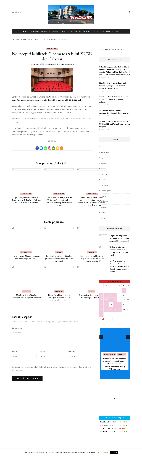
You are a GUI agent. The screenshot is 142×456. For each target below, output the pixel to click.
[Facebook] (37, 146)
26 (111, 309)
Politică (95, 31)
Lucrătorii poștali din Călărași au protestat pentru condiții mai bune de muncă (59, 258)
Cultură (62, 31)
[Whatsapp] (45, 146)
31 (101, 314)
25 (106, 309)
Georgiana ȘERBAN (38, 64)
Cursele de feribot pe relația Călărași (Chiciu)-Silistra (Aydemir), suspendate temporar (114, 124)
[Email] (53, 146)
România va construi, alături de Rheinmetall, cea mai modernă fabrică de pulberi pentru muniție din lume (59, 201)
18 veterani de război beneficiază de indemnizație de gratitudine (92, 296)
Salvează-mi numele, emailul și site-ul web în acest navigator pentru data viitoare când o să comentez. (51, 369)
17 (101, 305)
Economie (70, 31)
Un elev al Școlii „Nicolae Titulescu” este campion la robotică (26, 296)
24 (101, 309)
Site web (71, 351)
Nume (15, 351)
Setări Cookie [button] (103, 453)
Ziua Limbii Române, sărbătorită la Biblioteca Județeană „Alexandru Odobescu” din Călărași (113, 85)
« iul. (102, 319)
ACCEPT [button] (114, 452)
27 (115, 309)
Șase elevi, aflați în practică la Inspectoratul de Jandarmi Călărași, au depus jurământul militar (26, 200)
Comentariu (17, 328)
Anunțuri (55, 31)
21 (119, 305)
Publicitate (104, 202)
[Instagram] (49, 146)
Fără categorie (106, 191)
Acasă (27, 31)
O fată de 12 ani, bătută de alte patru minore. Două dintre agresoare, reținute (113, 99)
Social (102, 31)
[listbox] (114, 363)
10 (101, 300)
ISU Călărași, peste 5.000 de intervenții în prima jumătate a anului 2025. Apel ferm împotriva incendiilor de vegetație (91, 201)
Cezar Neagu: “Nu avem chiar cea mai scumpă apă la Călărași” (26, 257)
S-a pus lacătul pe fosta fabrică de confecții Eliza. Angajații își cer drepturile (119, 238)
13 (115, 300)
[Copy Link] (57, 146)
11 (106, 300)
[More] (61, 146)
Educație (78, 31)
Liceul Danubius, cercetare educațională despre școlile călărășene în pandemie (59, 297)
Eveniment (87, 31)
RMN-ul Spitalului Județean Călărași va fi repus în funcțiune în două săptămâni (92, 258)
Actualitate (35, 31)
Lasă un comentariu (67, 64)
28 (119, 309)
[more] (61, 148)
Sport (108, 31)
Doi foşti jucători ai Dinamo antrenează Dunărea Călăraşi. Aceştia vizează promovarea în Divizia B (119, 266)
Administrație (45, 31)
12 (111, 300)
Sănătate (91, 252)
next (128, 337)
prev (101, 337)
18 (106, 305)
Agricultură (104, 158)
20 (115, 305)
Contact (116, 31)
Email (43, 351)
